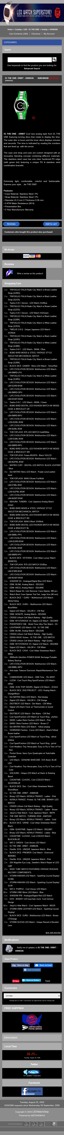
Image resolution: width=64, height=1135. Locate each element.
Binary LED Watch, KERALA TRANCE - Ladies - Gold (33, 819)
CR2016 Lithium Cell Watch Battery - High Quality (31, 634)
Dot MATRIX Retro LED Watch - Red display (29, 697)
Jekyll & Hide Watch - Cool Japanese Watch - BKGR (32, 905)
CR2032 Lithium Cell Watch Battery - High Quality (31, 617)
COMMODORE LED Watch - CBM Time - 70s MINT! (32, 677)
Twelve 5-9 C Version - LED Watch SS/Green (29, 313)
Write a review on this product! (30, 273)
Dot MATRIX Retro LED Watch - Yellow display (30, 727)
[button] (19, 34)
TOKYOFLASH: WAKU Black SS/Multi (26, 521)
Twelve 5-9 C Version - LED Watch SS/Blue (28, 303)
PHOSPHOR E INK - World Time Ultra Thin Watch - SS (34, 624)
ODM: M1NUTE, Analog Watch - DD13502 (28, 614)
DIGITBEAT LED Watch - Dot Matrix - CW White (30, 703)
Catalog (18, 29)
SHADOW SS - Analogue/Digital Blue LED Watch (31, 581)
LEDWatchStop (40, 1111)
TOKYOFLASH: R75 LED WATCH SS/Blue (28, 564)
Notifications (11, 940)
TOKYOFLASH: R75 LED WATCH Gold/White (29, 432)
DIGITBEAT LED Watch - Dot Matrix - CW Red (30, 713)
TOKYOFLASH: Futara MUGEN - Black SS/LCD (30, 455)
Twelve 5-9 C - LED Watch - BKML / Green (28, 402)
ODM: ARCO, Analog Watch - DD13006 (26, 588)
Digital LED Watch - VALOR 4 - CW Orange (28, 700)
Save (17, 981)
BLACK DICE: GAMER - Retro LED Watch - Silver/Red (33, 366)
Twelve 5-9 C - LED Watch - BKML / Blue (27, 349)
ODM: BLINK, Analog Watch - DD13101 (27, 584)
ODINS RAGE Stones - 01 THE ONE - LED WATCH (32, 637)
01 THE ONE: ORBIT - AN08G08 (24, 793)
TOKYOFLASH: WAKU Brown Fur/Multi (27, 478)
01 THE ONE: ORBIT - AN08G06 (24, 846)
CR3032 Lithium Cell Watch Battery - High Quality (31, 641)
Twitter (34, 1064)
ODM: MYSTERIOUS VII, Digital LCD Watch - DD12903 (34, 621)
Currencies (10, 988)
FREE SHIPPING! (14, 1008)
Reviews (9, 264)
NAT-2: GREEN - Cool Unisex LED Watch (28, 843)
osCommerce (38, 1115)
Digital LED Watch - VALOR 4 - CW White (28, 647)
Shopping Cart (12, 283)
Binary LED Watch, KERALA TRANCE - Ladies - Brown (33, 809)
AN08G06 (54, 29)
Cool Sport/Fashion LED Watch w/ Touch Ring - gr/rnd (33, 743)
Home (10, 29)
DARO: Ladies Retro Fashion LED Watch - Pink (30, 720)
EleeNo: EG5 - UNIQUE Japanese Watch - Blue (30, 849)
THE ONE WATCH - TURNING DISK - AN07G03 (30, 816)
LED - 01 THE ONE (31, 29)
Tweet (47, 981)
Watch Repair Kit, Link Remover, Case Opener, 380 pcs (34, 591)
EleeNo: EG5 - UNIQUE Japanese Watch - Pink (30, 859)
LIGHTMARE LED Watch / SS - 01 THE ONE (29, 627)
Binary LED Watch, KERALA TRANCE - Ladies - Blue (33, 833)
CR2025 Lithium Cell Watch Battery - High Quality (31, 806)
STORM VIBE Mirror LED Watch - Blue (26, 892)
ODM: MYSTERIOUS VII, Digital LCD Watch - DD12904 (34, 644)
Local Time (10, 1046)
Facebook (34, 1083)
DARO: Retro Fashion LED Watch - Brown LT (29, 723)
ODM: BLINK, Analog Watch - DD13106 (27, 631)
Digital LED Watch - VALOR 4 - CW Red (27, 611)
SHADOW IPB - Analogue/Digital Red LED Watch (31, 896)
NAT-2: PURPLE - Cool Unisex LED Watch (28, 889)
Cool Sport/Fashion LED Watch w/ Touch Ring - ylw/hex (34, 717)
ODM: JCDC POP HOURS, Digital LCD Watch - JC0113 (34, 687)
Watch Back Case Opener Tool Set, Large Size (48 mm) (34, 594)
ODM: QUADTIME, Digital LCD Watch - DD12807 (31, 829)
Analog (44, 29)
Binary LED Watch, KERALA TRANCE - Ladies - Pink (33, 796)
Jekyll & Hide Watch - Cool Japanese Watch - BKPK (32, 813)
